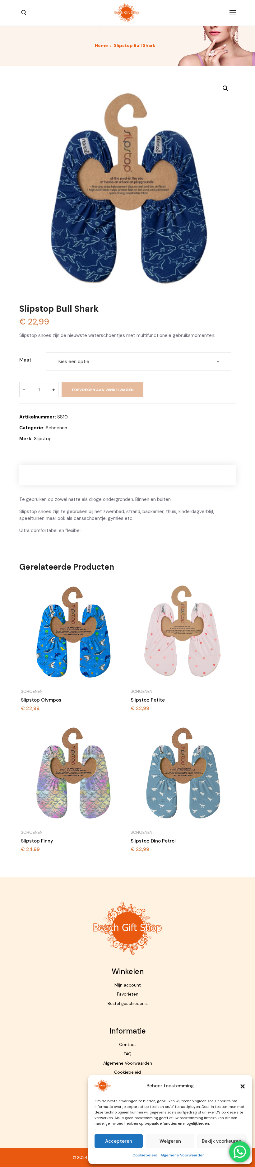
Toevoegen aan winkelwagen (102, 389)
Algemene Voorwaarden (182, 1155)
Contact (127, 1044)
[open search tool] (24, 13)
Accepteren (118, 1141)
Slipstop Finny (37, 841)
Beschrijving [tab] (128, 475)
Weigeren (170, 1141)
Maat (25, 360)
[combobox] (138, 361)
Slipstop (43, 439)
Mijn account (127, 985)
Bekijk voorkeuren (221, 1141)
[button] (242, 1086)
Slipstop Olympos (41, 700)
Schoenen (56, 428)
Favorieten (127, 994)
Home (101, 45)
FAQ (128, 1054)
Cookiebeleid (144, 1155)
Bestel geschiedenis (128, 1003)
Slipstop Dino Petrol (153, 841)
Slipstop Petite (148, 700)
